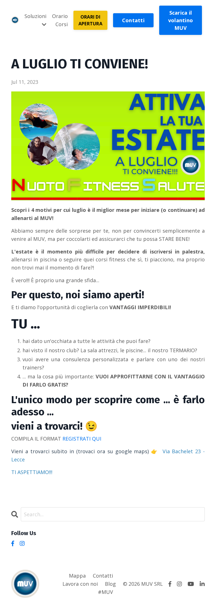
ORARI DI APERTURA (90, 20)
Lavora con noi (80, 583)
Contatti (133, 20)
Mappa (77, 575)
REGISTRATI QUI (81, 438)
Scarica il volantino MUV (180, 20)
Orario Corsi (60, 20)
